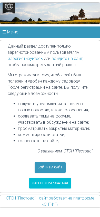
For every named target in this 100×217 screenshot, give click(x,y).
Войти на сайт (50, 167)
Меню (12, 32)
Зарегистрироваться (50, 183)
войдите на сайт (67, 58)
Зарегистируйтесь (25, 58)
